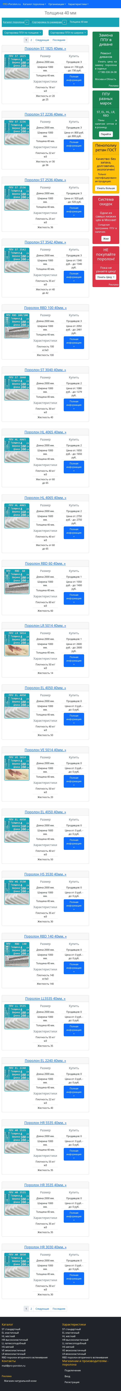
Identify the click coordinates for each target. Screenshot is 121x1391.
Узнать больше (106, 188)
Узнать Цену (104, 277)
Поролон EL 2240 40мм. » (45, 1060)
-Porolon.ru (12, 4)
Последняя (59, 40)
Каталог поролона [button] (33, 4)
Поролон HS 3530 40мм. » (45, 874)
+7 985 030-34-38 (107, 72)
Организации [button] (56, 4)
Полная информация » (73, 80)
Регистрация (72, 1382)
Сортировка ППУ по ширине (67, 32)
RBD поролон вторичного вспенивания (25, 1357)
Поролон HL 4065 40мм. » (45, 432)
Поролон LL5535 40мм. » (45, 998)
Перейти (106, 134)
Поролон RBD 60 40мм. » (45, 563)
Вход (67, 1376)
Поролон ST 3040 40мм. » (45, 370)
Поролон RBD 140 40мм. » (45, 936)
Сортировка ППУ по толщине (21, 32)
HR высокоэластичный (15, 1339)
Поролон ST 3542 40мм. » (45, 242)
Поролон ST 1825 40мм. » (45, 48)
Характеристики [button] (77, 4)
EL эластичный (10, 1332)
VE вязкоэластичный (14, 1350)
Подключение (73, 1370)
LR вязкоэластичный (13, 1354)
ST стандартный (11, 1329)
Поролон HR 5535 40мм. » (45, 1122)
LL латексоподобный (14, 1343)
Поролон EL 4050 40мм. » (45, 687)
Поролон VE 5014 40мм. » (45, 750)
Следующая (42, 40)
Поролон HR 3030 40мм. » (45, 1247)
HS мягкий (8, 1346)
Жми (106, 238)
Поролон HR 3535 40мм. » (45, 1185)
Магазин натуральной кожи (20, 1380)
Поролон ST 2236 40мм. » (45, 114)
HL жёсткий (8, 1336)
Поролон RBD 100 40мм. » (45, 307)
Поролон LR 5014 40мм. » (45, 625)
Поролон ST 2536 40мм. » (45, 180)
